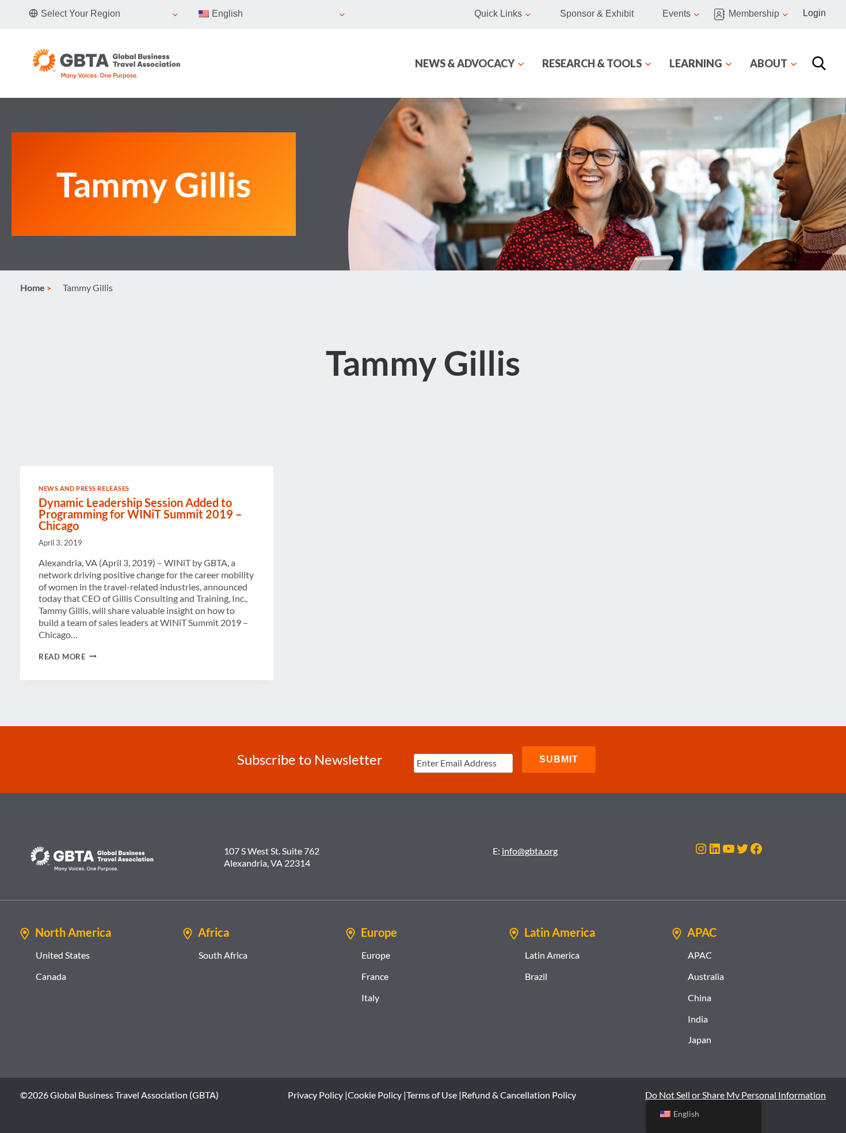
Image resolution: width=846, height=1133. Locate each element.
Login (814, 13)
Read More (68, 656)
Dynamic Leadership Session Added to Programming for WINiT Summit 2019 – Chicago (140, 513)
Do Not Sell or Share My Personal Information (735, 1094)
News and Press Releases (84, 488)
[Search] (819, 63)
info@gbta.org (530, 850)
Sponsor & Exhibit (597, 13)
